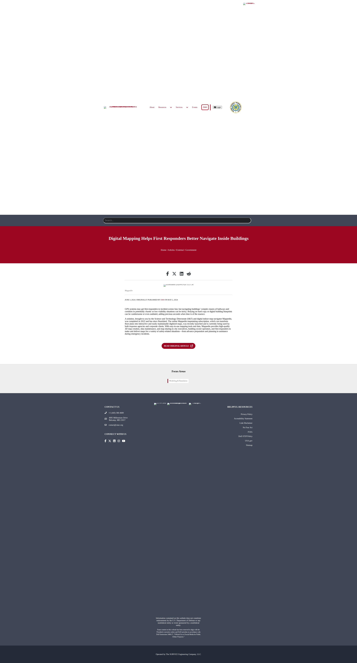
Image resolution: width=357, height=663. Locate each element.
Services (179, 107)
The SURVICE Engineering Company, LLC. (183, 654)
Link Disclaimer (246, 423)
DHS (162, 300)
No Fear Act (247, 427)
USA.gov (248, 441)
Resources (162, 107)
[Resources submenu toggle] (171, 107)
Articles (171, 250)
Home (163, 250)
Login (218, 107)
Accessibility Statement (243, 418)
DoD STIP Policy (245, 436)
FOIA (250, 432)
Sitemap (249, 445)
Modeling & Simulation (178, 381)
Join (205, 107)
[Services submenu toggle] (187, 107)
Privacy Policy (246, 414)
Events (194, 107)
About (151, 107)
